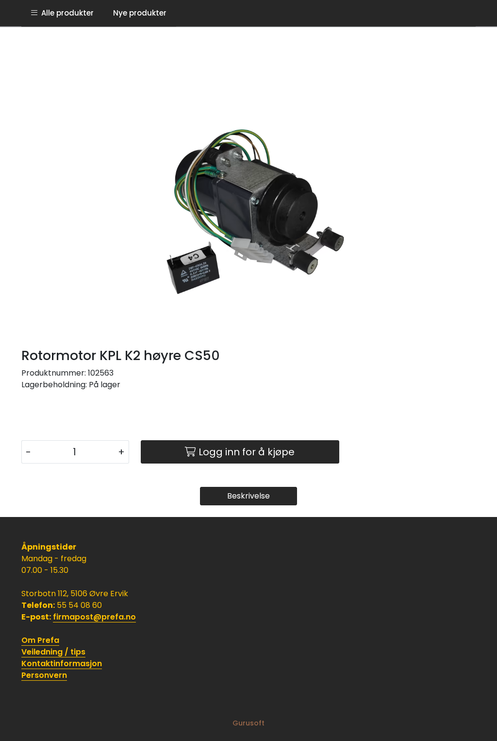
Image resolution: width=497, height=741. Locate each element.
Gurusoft (248, 723)
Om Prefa (40, 640)
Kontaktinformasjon (61, 663)
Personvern (44, 675)
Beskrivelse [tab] (248, 495)
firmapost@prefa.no (94, 616)
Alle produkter (65, 13)
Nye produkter (139, 13)
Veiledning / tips (53, 651)
